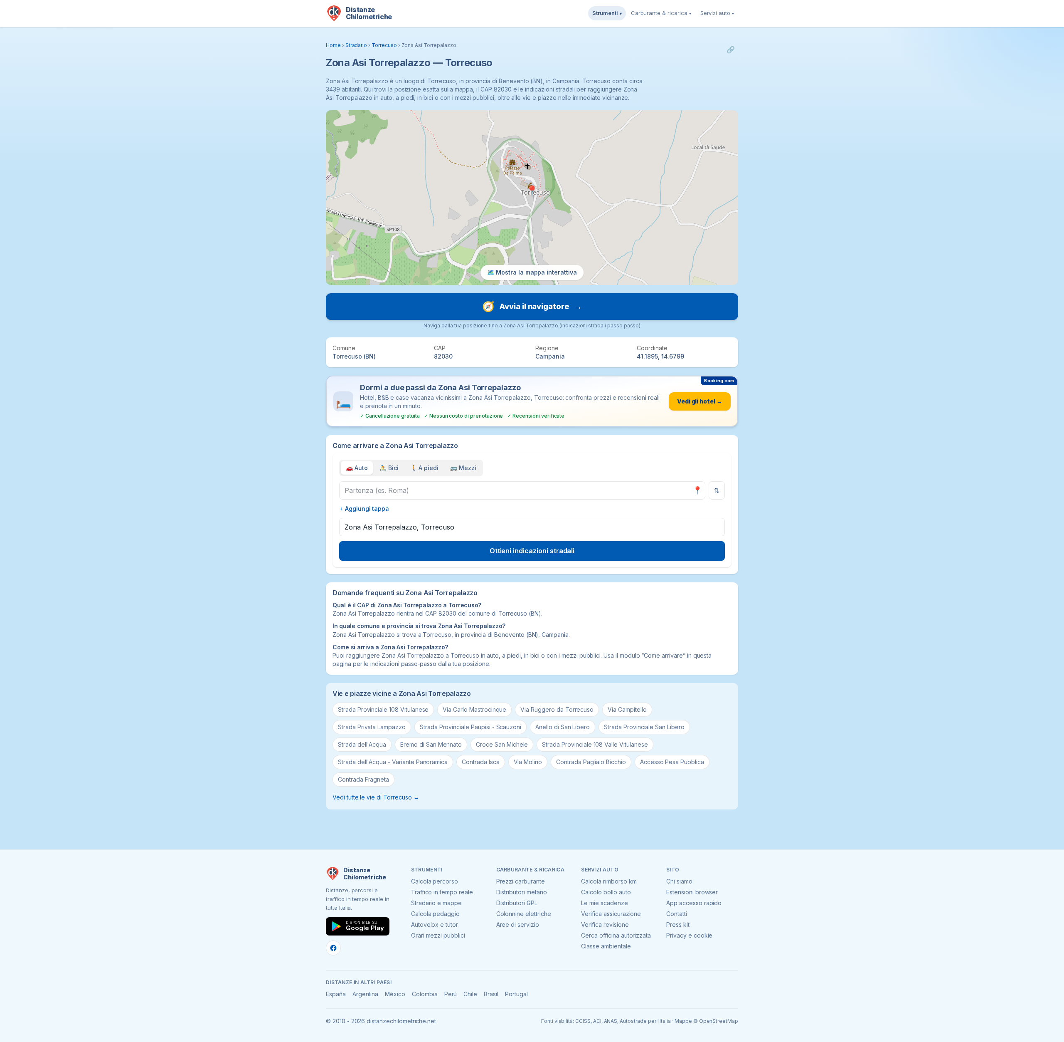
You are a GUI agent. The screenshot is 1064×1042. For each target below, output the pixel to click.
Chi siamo (679, 881)
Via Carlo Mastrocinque (474, 709)
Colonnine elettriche (523, 913)
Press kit (678, 924)
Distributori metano (521, 892)
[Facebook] (333, 948)
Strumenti (607, 13)
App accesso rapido (694, 902)
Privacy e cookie (689, 935)
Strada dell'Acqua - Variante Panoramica (393, 761)
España (336, 993)
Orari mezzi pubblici (438, 935)
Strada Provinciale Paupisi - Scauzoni (470, 726)
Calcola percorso (434, 881)
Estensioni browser (692, 892)
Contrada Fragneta (363, 779)
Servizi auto (717, 13)
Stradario (356, 45)
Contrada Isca (480, 761)
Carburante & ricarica (661, 13)
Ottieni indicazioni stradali (532, 551)
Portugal (516, 993)
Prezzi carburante (520, 881)
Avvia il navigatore (532, 306)
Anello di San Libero (562, 726)
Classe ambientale (606, 946)
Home (333, 45)
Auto (357, 467)
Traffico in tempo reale (442, 892)
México (395, 993)
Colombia (425, 993)
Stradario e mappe (436, 902)
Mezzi (463, 467)
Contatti (676, 913)
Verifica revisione (604, 924)
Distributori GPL (516, 902)
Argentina (365, 993)
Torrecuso (384, 45)
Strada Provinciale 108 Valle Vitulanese (595, 744)
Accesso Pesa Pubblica (672, 761)
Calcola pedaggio (435, 913)
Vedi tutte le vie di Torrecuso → (375, 797)
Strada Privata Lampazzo (372, 726)
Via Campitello (627, 709)
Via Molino (528, 761)
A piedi (424, 467)
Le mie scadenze (604, 902)
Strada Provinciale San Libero (644, 726)
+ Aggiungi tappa (364, 508)
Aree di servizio (517, 924)
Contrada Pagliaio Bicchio (591, 761)
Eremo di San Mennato (431, 744)
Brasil (491, 993)
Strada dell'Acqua (362, 744)
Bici (389, 467)
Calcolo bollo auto (606, 892)
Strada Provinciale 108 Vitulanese (383, 709)
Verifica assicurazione (611, 913)
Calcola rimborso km (608, 881)
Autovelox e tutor (434, 924)
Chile (470, 993)
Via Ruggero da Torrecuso (557, 709)
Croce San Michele (502, 744)
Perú (450, 993)
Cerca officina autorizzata (616, 935)
